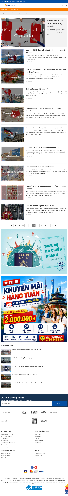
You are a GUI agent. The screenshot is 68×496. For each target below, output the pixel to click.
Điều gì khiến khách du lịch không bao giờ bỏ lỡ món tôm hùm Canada (46, 70)
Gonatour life (38, 436)
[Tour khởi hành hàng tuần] (34, 309)
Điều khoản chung (5, 455)
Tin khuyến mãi (4, 440)
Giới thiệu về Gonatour (42, 431)
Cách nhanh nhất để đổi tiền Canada (40, 167)
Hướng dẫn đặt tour (6, 453)
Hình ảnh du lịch (5, 447)
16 (45, 225)
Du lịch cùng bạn (12, 13)
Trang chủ (3, 13)
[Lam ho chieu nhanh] (34, 251)
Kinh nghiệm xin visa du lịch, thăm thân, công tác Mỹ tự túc (27, 366)
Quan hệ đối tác (39, 455)
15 (41, 225)
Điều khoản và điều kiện (8, 450)
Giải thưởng (38, 434)
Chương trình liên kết (40, 453)
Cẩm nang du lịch (5, 438)
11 (26, 225)
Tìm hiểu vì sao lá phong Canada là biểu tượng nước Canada (46, 187)
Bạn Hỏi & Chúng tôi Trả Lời (25, 13)
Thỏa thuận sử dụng (6, 457)
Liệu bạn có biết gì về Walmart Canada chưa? (43, 147)
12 (30, 225)
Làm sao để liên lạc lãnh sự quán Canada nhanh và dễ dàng (45, 51)
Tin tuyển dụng (39, 440)
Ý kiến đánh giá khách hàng (8, 442)
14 (37, 225)
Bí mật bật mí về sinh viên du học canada (55, 23)
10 (23, 225)
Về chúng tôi (38, 442)
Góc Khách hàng (6, 431)
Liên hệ (37, 438)
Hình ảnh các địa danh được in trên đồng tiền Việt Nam (26, 349)
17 (48, 225)
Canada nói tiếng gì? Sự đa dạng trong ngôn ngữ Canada (45, 109)
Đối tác (37, 450)
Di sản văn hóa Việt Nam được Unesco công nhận (25, 374)
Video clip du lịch (5, 445)
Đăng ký (59, 403)
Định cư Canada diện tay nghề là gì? (40, 206)
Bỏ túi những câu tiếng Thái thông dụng (22, 358)
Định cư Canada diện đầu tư (36, 89)
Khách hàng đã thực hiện (7, 434)
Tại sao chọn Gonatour (6, 436)
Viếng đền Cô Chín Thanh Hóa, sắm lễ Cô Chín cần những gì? (28, 382)
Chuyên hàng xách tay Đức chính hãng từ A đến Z (45, 128)
